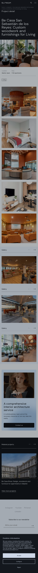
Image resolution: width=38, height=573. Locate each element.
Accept (19, 555)
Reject (19, 567)
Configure (19, 561)
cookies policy (28, 547)
